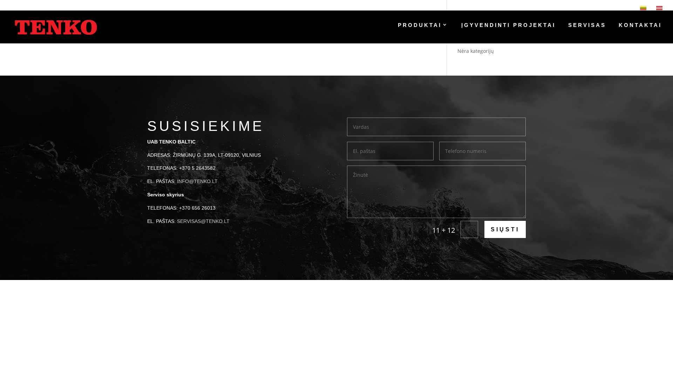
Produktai (420, 25)
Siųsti (505, 229)
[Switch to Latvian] (659, 8)
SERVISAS (587, 25)
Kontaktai (640, 25)
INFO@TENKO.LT (197, 181)
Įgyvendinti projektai (508, 25)
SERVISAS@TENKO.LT (203, 221)
